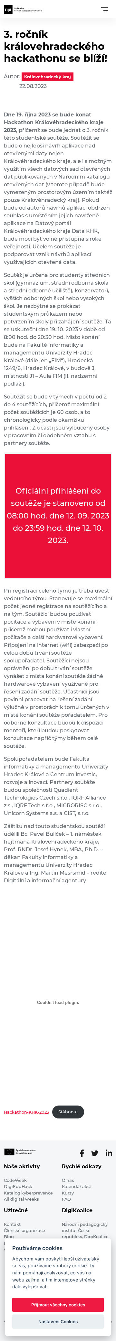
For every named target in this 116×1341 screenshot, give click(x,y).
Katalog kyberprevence (28, 1193)
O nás (68, 1180)
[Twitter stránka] (97, 1153)
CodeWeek (15, 1180)
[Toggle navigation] (104, 9)
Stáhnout (68, 1111)
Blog (9, 1236)
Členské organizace (24, 1230)
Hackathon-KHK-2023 (26, 1111)
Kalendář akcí (76, 1186)
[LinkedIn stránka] (109, 1153)
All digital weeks (21, 1199)
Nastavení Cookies (58, 1321)
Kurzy (68, 1193)
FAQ (66, 1199)
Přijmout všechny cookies (58, 1304)
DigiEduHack (18, 1186)
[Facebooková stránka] (84, 1153)
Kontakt (12, 1224)
